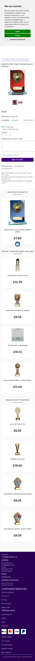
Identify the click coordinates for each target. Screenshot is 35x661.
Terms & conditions (7, 592)
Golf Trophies (5, 641)
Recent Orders (6, 604)
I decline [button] (17, 35)
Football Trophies (7, 645)
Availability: (5, 120)
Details (3, 618)
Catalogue (4, 626)
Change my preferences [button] (17, 39)
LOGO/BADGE (19, 166)
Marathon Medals (7, 649)
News (3, 622)
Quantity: (4, 132)
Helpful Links (5, 607)
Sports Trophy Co (7, 614)
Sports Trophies (10, 59)
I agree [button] (17, 31)
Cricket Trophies (19, 59)
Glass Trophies (6, 652)
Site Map (4, 600)
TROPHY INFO (8, 610)
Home (3, 59)
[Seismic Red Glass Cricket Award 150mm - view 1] (15, 102)
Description (6, 166)
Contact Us (5, 596)
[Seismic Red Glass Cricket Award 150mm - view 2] (20, 102)
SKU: (25, 120)
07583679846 (5, 577)
